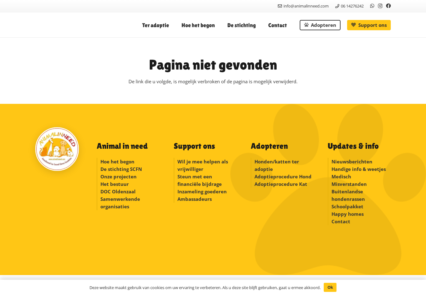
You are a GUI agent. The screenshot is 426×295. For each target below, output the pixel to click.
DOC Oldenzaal (118, 191)
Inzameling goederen (202, 191)
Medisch (341, 176)
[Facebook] (388, 5)
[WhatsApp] (372, 5)
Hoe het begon (117, 161)
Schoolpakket (347, 206)
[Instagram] (380, 6)
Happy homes (348, 214)
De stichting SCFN (121, 169)
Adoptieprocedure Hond (283, 176)
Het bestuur (114, 184)
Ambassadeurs (194, 199)
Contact (341, 221)
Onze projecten (118, 176)
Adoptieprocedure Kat (280, 184)
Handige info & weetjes (359, 169)
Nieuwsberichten (352, 161)
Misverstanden (349, 184)
